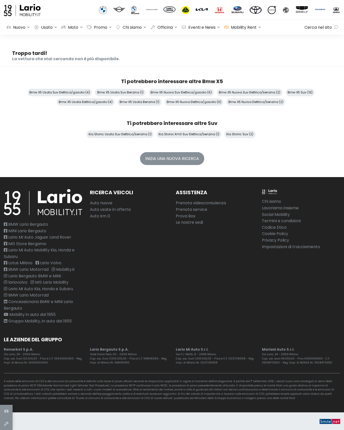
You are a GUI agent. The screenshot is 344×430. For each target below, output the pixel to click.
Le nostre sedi (189, 222)
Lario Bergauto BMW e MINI (34, 276)
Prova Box (185, 216)
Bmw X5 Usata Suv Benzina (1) (120, 92)
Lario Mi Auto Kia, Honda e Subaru (40, 289)
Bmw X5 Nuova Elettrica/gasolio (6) (194, 102)
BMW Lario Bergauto (27, 224)
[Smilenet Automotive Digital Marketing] (330, 421)
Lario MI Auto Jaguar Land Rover (39, 237)
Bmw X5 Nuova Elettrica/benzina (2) (255, 102)
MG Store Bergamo (26, 244)
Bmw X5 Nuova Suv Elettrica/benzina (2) (249, 92)
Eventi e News (202, 27)
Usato (47, 27)
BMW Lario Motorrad (28, 269)
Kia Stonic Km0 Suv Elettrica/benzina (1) (189, 134)
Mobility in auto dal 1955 (32, 314)
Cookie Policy (275, 234)
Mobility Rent (244, 27)
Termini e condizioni (281, 221)
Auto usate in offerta (110, 209)
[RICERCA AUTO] (6, 411)
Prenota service (191, 209)
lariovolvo (17, 282)
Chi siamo (132, 27)
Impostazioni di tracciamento (291, 247)
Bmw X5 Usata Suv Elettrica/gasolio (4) (59, 92)
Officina (165, 27)
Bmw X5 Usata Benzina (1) (139, 102)
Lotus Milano (19, 263)
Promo (100, 27)
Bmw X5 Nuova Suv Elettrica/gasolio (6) (181, 92)
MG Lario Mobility (51, 282)
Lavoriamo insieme (280, 208)
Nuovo (19, 27)
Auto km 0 (100, 216)
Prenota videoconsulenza (201, 203)
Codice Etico (274, 227)
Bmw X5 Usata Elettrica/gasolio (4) (86, 102)
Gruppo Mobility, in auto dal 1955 (39, 321)
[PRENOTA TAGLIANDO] (6, 423)
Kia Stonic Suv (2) (239, 134)
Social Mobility (276, 214)
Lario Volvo (50, 263)
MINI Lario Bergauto (26, 231)
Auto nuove (101, 203)
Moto (73, 27)
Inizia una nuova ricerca (172, 158)
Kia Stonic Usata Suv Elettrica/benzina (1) (120, 134)
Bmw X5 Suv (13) (300, 92)
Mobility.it (65, 269)
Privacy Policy (275, 240)
